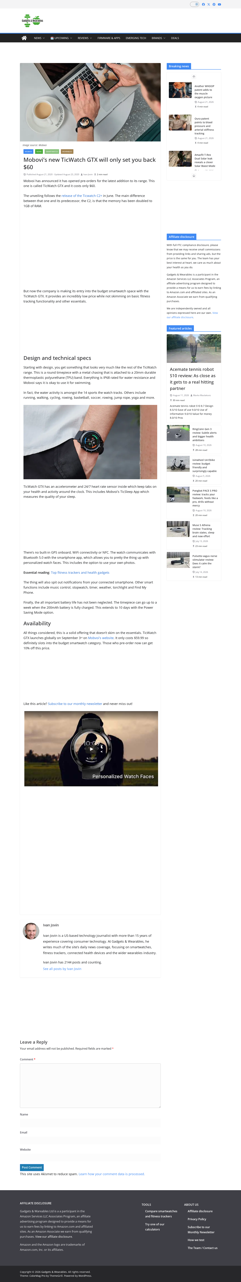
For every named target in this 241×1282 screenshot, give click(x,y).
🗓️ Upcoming (59, 38)
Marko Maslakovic (202, 395)
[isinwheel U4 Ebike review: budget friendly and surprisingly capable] (178, 470)
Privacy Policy (197, 1219)
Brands (157, 38)
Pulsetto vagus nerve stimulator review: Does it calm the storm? (204, 561)
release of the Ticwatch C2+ (82, 196)
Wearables (67, 151)
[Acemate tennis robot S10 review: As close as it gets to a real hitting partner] (194, 348)
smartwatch (52, 151)
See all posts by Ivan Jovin (62, 969)
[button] (43, 38)
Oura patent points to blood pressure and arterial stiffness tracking (204, 126)
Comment (27, 1059)
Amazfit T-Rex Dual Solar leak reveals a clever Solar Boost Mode (205, 160)
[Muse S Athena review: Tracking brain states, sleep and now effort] (178, 535)
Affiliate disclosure (200, 1211)
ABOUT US (191, 1205)
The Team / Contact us (203, 1248)
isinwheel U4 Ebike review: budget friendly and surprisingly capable (204, 465)
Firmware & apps (109, 38)
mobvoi (28, 151)
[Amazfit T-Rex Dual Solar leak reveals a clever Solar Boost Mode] (180, 159)
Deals (175, 38)
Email (23, 1132)
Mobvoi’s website (101, 638)
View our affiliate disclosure (53, 1237)
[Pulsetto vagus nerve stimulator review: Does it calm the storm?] (178, 566)
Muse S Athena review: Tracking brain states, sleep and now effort (203, 530)
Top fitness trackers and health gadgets (80, 572)
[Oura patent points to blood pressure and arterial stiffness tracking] (180, 122)
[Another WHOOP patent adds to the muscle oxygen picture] (180, 90)
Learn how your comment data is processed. (112, 1174)
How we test (196, 1240)
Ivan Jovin (88, 174)
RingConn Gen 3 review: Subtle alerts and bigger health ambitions (204, 434)
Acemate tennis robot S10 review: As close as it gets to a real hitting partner (193, 378)
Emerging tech (136, 38)
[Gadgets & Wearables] (24, 38)
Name (24, 1114)
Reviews (83, 38)
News (37, 38)
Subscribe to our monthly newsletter (75, 704)
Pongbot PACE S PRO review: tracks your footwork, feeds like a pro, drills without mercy (205, 498)
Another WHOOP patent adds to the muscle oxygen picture (204, 91)
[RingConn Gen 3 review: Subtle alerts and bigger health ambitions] (178, 439)
